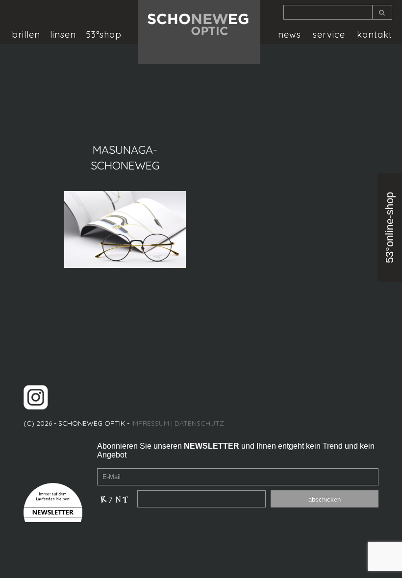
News (289, 34)
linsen (63, 34)
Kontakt (374, 34)
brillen (26, 34)
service (329, 34)
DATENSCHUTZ (199, 423)
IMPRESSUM (150, 423)
